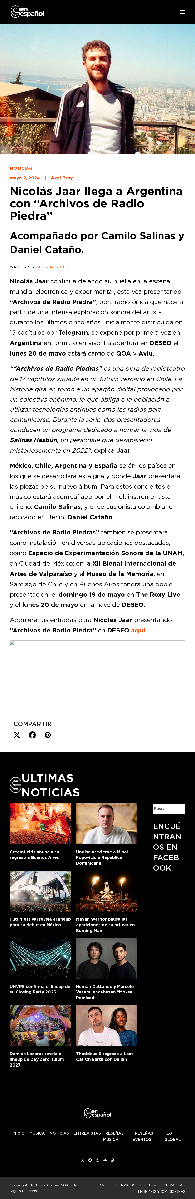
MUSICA (37, 1133)
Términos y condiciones (161, 1192)
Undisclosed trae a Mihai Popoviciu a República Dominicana (102, 857)
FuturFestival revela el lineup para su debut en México (40, 921)
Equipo (105, 1185)
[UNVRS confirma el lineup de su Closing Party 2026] (40, 957)
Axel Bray (62, 178)
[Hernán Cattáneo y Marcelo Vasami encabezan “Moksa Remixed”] (107, 957)
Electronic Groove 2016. (49, 1185)
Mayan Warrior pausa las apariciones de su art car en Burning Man (105, 924)
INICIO (18, 1133)
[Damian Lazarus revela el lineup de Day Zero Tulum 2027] (40, 1024)
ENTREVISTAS (87, 1133)
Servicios (125, 1185)
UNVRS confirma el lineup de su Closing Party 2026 (40, 989)
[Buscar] (178, 808)
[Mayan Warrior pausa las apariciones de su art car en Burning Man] (107, 890)
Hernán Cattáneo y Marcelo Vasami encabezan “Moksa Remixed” (105, 992)
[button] (182, 12)
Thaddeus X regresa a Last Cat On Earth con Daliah (104, 1056)
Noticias (21, 168)
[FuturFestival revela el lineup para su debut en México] (40, 890)
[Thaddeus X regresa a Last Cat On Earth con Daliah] (107, 1024)
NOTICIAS (59, 1133)
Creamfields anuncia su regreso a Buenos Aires (34, 854)
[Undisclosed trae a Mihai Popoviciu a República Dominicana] (107, 823)
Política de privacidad (162, 1185)
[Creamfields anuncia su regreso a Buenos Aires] (40, 823)
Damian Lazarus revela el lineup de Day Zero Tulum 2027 (37, 1059)
